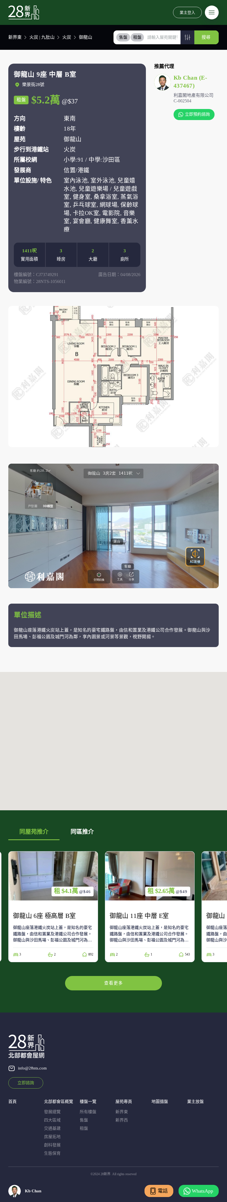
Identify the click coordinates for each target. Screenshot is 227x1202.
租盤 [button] (137, 37)
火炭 (66, 37)
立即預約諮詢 (197, 114)
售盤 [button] (123, 37)
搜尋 (206, 37)
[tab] (123, 37)
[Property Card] (53, 906)
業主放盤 (195, 1101)
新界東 (15, 37)
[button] (187, 37)
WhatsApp (202, 1191)
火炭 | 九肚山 (42, 37)
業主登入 (187, 12)
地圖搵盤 (159, 1101)
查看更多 (113, 983)
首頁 (12, 1101)
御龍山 (85, 37)
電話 (163, 1191)
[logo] (23, 12)
